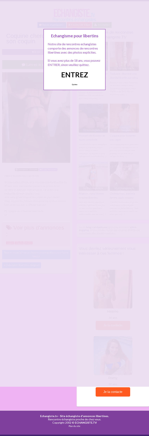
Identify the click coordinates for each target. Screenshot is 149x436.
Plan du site (74, 426)
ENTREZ (74, 74)
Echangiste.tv (49, 416)
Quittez (74, 84)
